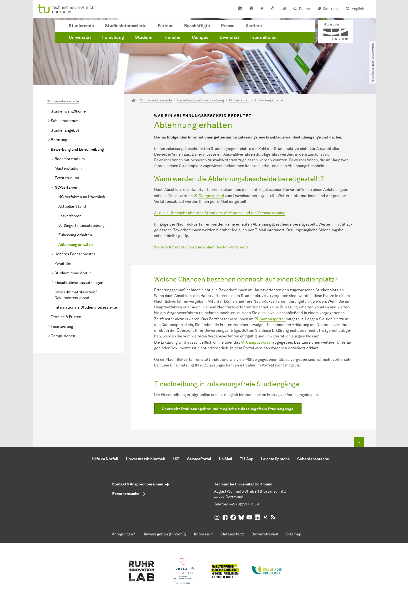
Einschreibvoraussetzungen (79, 282)
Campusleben (63, 336)
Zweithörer (64, 263)
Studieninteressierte (125, 25)
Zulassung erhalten (75, 235)
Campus (200, 37)
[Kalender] (240, 9)
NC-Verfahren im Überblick (81, 197)
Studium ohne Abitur (73, 273)
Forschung (113, 37)
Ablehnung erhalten (75, 244)
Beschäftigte (197, 25)
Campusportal (211, 195)
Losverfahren (69, 216)
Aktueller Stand (72, 206)
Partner (165, 25)
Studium (143, 37)
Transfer (172, 37)
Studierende (81, 25)
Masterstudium (68, 168)
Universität (80, 37)
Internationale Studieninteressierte (86, 307)
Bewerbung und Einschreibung (77, 149)
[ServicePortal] (272, 9)
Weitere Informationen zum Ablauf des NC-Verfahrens (201, 247)
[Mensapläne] (251, 9)
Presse (227, 25)
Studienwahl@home (68, 111)
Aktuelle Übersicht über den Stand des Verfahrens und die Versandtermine (219, 213)
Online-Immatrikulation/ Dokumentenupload (76, 295)
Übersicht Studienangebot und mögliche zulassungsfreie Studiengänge (228, 409)
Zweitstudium (67, 178)
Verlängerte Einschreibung (81, 225)
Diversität (229, 37)
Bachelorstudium (70, 159)
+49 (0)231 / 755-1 (244, 504)
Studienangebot (65, 130)
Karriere (254, 25)
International (263, 37)
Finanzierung (62, 326)
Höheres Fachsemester (75, 254)
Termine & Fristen (66, 317)
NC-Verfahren (66, 187)
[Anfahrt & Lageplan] (262, 9)
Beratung (59, 140)
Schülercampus (64, 121)
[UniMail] (284, 9)
